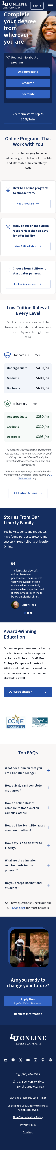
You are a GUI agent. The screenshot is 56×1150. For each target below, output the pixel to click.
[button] (28, 71)
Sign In (37, 5)
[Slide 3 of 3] (31, 613)
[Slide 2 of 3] (28, 613)
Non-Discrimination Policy (28, 1117)
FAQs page (19, 908)
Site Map (28, 1132)
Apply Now (28, 119)
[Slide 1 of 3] (25, 613)
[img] (16, 722)
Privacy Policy (28, 1125)
